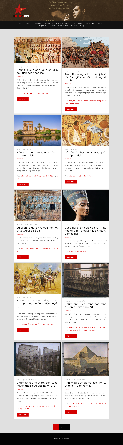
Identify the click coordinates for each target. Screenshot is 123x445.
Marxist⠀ (101, 23)
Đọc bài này (22, 99)
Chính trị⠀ (38, 23)
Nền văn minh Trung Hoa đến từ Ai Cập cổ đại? (37, 154)
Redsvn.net (66, 438)
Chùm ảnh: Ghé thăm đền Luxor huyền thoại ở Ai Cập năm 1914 (37, 384)
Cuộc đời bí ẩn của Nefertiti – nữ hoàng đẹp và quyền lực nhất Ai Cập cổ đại (85, 230)
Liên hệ (81, 26)
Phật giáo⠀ (43, 26)
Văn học (72, 176)
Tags (66, 26)
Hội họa (23, 93)
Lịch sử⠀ (57, 23)
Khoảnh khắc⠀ (91, 23)
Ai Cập (71, 327)
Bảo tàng (87, 327)
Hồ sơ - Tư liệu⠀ (70, 71)
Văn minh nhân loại (41, 93)
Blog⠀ (60, 26)
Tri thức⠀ (48, 23)
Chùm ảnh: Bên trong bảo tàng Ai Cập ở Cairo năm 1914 (85, 305)
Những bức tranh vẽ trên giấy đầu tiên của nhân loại (37, 71)
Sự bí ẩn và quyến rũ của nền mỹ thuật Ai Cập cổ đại (37, 229)
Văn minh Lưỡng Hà (96, 101)
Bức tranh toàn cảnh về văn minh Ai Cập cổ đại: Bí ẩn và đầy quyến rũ (37, 303)
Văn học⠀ (68, 149)
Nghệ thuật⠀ (66, 23)
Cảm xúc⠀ (53, 26)
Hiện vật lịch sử (74, 330)
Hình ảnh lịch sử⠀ (70, 301)
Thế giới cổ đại (74, 101)
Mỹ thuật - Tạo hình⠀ (23, 67)
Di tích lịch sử (26, 406)
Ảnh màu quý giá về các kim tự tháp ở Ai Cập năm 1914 (85, 384)
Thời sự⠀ (29, 23)
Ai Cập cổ (30, 93)
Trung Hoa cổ (42, 176)
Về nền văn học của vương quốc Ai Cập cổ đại (85, 154)
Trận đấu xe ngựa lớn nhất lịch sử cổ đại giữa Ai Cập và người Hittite (85, 77)
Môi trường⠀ (78, 23)
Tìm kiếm (74, 26)
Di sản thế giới (42, 406)
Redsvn (21, 23)
